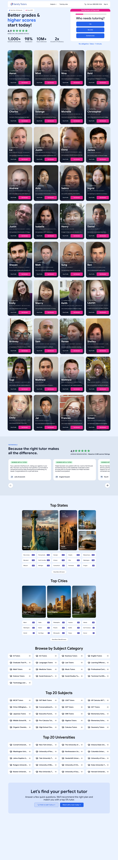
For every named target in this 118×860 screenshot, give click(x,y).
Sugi (11, 380)
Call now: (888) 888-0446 (94, 4)
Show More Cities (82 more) (59, 639)
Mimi (38, 73)
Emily (12, 303)
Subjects (52, 4)
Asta (38, 188)
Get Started (24, 82)
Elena (64, 149)
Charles (13, 112)
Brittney (13, 341)
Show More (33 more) (59, 572)
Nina (64, 73)
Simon (90, 418)
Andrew (13, 188)
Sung (64, 265)
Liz (10, 150)
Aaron (12, 73)
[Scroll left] (10, 485)
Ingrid (90, 188)
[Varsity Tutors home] (18, 4)
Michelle (66, 112)
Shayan (13, 265)
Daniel (91, 226)
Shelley (91, 341)
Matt (38, 265)
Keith (64, 303)
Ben (89, 265)
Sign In (106, 4)
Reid (90, 73)
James (91, 150)
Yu (88, 380)
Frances (65, 418)
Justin (38, 150)
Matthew (40, 380)
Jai (37, 418)
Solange (40, 112)
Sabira (65, 188)
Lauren (91, 303)
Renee (65, 341)
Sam (37, 341)
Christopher (94, 112)
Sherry (39, 303)
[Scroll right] (107, 485)
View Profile (13, 82)
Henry (64, 226)
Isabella (39, 226)
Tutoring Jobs (64, 4)
